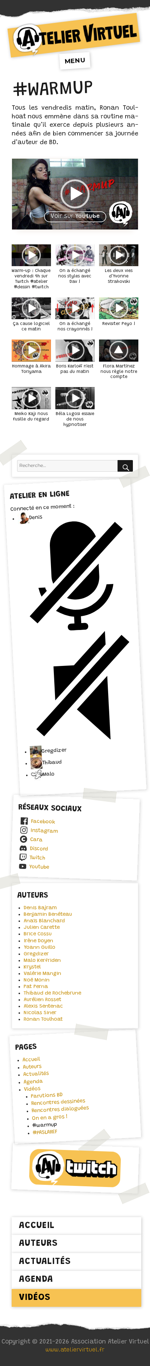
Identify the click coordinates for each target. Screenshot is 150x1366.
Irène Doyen (38, 941)
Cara (36, 840)
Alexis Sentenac (43, 1006)
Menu (75, 60)
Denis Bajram (40, 908)
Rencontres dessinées (58, 1102)
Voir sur (75, 217)
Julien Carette (42, 927)
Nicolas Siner (40, 1013)
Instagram (44, 831)
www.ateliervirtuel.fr (75, 1350)
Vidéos (32, 1089)
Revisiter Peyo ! (118, 324)
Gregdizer (36, 954)
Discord (39, 849)
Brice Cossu (38, 934)
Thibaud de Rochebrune (52, 993)
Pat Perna (36, 986)
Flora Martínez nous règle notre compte (118, 371)
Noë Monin (37, 980)
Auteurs (32, 1067)
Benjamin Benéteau (48, 914)
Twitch (37, 858)
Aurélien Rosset (43, 1000)
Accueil (31, 1060)
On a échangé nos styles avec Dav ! (74, 276)
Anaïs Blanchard (44, 921)
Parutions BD (47, 1095)
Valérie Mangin (42, 973)
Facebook (43, 822)
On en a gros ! (50, 1117)
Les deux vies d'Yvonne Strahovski (119, 276)
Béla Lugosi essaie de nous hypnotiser (75, 419)
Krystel (32, 967)
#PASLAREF (45, 1132)
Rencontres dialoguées (60, 1110)
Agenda (33, 1082)
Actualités (36, 1074)
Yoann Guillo (39, 947)
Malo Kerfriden (42, 960)
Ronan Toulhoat (43, 1019)
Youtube (39, 867)
